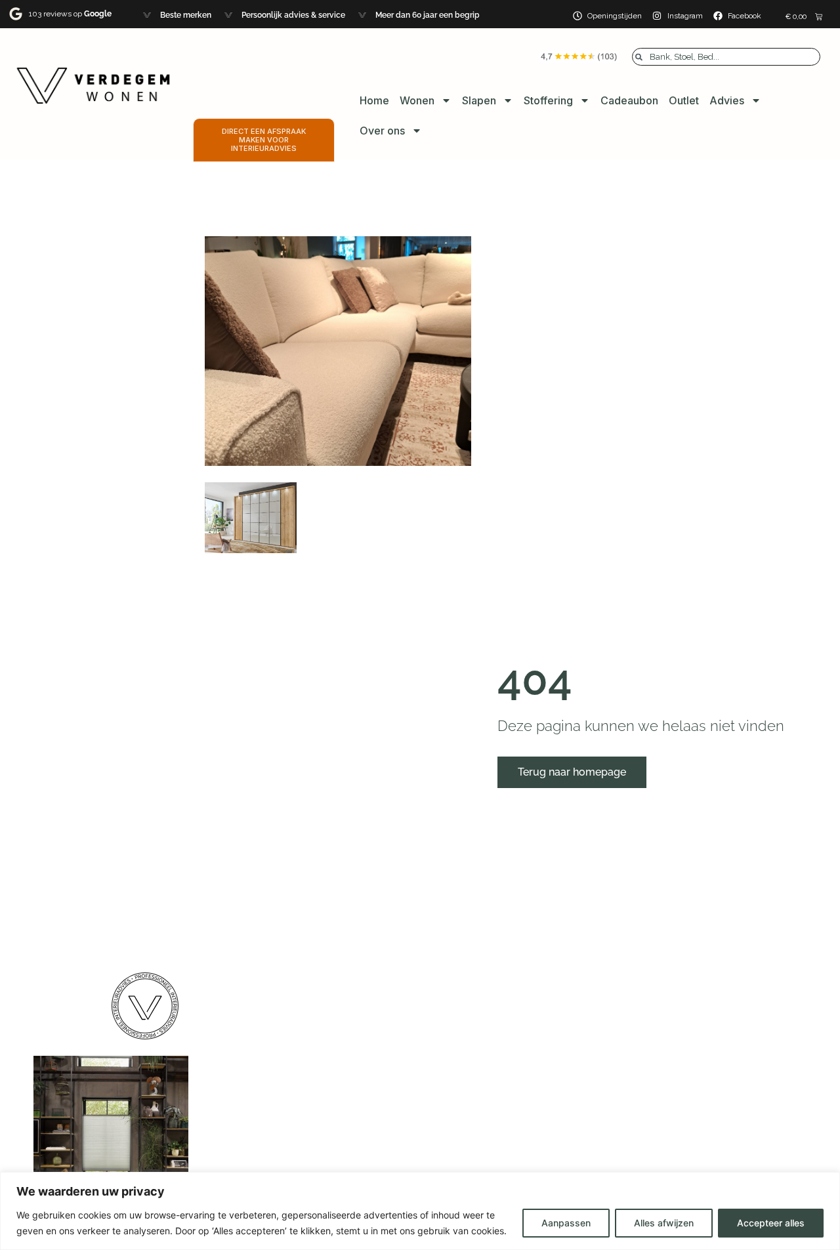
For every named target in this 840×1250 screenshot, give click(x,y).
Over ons (382, 130)
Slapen (479, 100)
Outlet (684, 100)
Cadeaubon (629, 100)
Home (374, 100)
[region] (420, 1211)
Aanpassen (566, 1222)
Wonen (417, 100)
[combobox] (726, 57)
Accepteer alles (771, 1222)
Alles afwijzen (664, 1222)
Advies (726, 100)
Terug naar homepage (572, 772)
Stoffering (548, 100)
